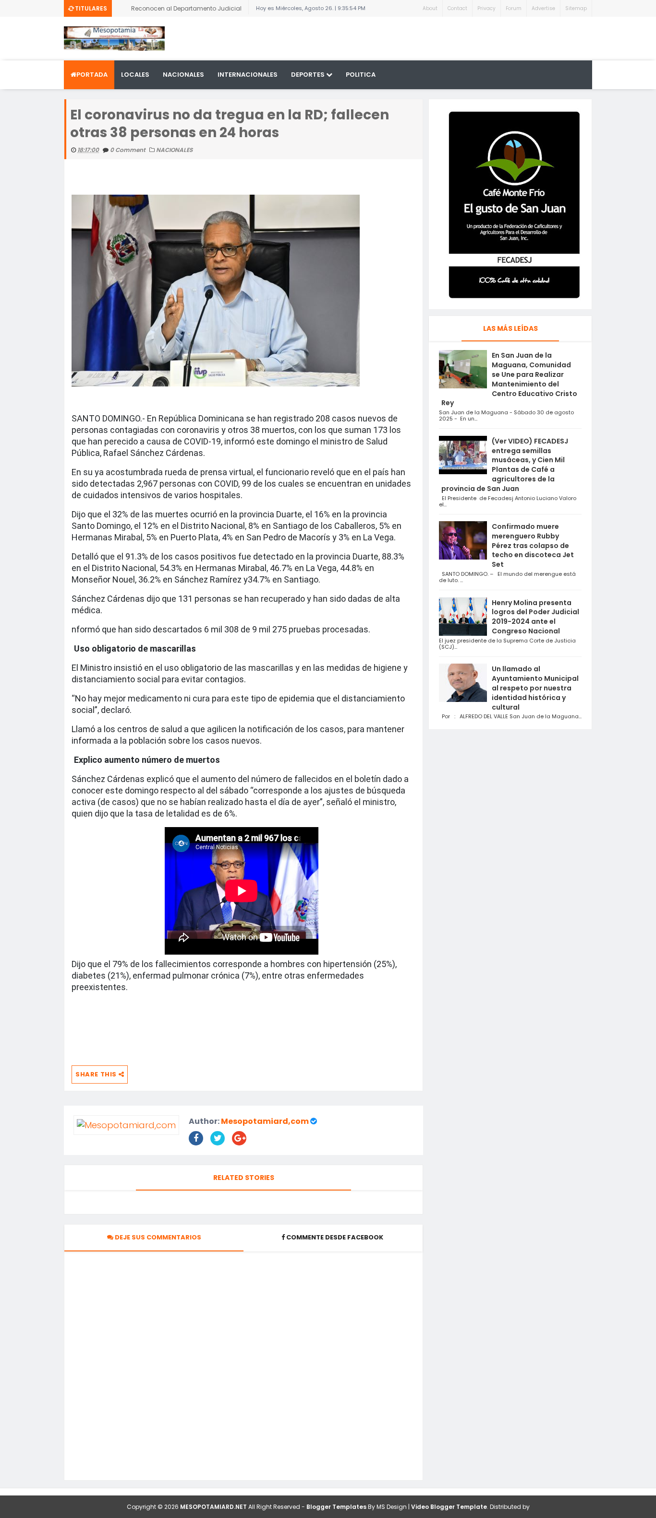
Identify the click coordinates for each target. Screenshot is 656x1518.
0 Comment (128, 150)
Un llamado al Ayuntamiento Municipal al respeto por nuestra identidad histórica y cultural (535, 688)
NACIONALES (183, 74)
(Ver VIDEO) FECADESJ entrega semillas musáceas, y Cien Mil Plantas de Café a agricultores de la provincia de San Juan (504, 464)
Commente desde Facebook (335, 1237)
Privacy (486, 8)
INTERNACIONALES (248, 74)
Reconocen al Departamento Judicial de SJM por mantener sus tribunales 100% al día (186, 10)
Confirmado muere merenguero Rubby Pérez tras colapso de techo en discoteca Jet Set (533, 545)
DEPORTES (308, 74)
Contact (457, 8)
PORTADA (92, 74)
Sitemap (576, 8)
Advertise (543, 8)
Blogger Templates (336, 1507)
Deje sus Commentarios (157, 1237)
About (430, 8)
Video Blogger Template (449, 1507)
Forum (514, 8)
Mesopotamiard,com (265, 1121)
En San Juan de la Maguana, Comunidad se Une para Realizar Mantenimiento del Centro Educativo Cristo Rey (509, 379)
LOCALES (135, 74)
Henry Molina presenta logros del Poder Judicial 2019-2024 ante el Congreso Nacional (535, 617)
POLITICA (361, 74)
